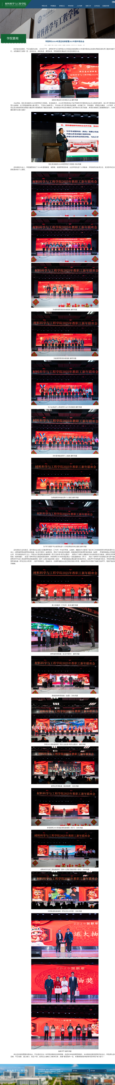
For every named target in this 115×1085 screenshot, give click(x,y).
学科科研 (70, 6)
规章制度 (44, 9)
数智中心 (53, 9)
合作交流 (97, 6)
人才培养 (79, 6)
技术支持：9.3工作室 (43, 1075)
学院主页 (44, 6)
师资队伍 (62, 6)
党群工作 (88, 6)
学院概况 (53, 6)
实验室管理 (105, 6)
